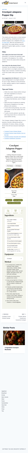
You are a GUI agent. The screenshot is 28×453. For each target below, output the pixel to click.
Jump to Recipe (10, 22)
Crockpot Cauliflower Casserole (12, 138)
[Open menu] (25, 3)
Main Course (5, 397)
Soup (3, 409)
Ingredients (8, 213)
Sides (3, 407)
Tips (3, 411)
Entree (3, 395)
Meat (3, 399)
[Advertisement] (14, 374)
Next (23, 343)
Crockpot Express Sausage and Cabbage (15, 136)
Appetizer (4, 9)
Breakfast (4, 393)
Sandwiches (5, 403)
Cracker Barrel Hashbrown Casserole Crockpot (21, 317)
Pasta (3, 401)
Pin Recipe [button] (18, 165)
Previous (4, 343)
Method (22, 213)
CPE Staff (5, 18)
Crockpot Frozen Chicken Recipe (12, 131)
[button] (21, 219)
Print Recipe (20, 22)
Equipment (15, 213)
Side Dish (4, 405)
